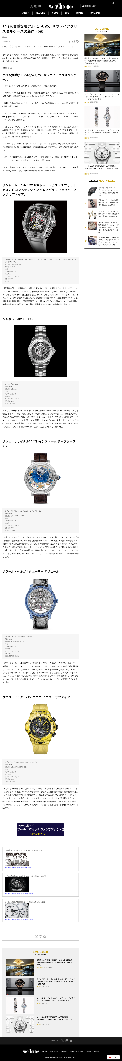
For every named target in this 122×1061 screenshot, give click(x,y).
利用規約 (63, 1051)
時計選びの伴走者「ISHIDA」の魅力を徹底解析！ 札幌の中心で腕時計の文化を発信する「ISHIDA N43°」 (55, 962)
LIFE (67, 13)
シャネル (17, 47)
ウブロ (6, 47)
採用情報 (96, 1051)
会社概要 (44, 1051)
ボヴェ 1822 (48, 47)
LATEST (25, 13)
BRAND (79, 13)
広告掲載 (88, 1051)
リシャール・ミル (64, 47)
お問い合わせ (54, 1051)
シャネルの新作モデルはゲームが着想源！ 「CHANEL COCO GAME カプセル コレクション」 (54, 1019)
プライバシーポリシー (76, 1051)
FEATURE (40, 13)
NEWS (55, 13)
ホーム (4, 37)
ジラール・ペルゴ (32, 47)
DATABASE (95, 13)
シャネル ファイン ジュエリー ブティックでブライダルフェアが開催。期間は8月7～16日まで (101, 132)
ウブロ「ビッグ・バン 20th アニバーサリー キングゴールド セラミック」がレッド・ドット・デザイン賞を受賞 (56, 981)
